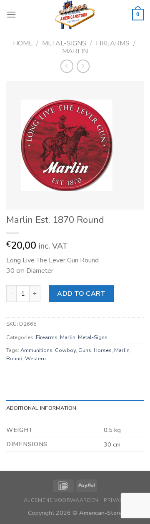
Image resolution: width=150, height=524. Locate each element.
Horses (103, 350)
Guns (84, 350)
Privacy (115, 500)
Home (23, 43)
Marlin (75, 51)
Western (35, 358)
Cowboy (65, 350)
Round (14, 358)
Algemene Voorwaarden (61, 500)
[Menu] (11, 14)
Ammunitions (36, 350)
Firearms (113, 43)
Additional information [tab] (41, 408)
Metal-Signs (64, 43)
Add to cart (81, 293)
